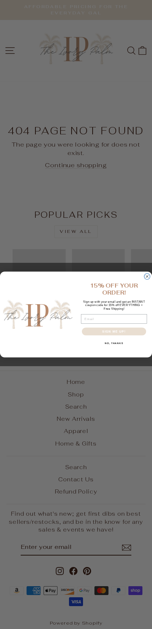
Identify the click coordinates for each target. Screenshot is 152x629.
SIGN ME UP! (114, 331)
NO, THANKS (114, 343)
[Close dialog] (147, 276)
